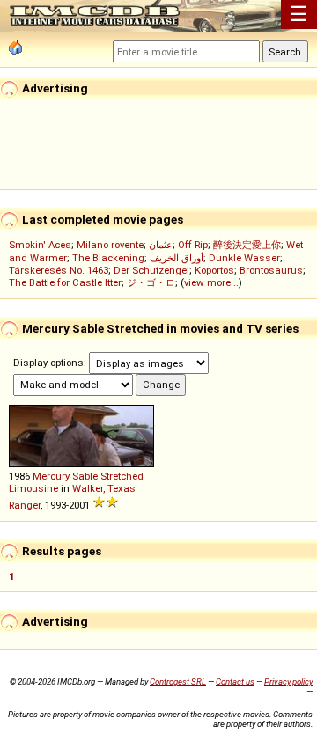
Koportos (214, 270)
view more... (211, 282)
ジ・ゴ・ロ (151, 282)
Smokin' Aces (40, 244)
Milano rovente (110, 244)
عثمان (161, 244)
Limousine (33, 488)
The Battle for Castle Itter (65, 282)
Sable (85, 476)
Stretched (122, 476)
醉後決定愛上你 (247, 244)
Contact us (235, 681)
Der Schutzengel (151, 270)
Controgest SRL (178, 681)
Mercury (51, 476)
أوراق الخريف (176, 258)
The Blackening (108, 258)
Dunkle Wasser (244, 258)
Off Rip (193, 244)
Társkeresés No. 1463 (58, 270)
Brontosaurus (271, 270)
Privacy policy (288, 681)
